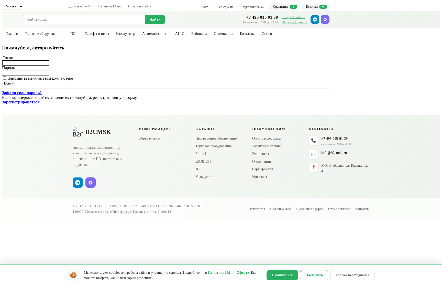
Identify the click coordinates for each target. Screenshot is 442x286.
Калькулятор (125, 34)
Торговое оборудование (43, 34)
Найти (155, 19)
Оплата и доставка (266, 138)
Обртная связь (149, 138)
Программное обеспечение (216, 138)
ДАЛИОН (203, 161)
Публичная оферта (309, 209)
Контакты (247, 34)
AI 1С (179, 34)
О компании (223, 34)
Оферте (243, 272)
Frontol (200, 154)
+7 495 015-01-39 (334, 139)
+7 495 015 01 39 (262, 17)
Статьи (267, 34)
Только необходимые (352, 275)
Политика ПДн (280, 209)
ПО (72, 34)
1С (197, 169)
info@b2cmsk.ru (293, 17)
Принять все (282, 275)
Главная (12, 34)
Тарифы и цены (97, 34)
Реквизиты (260, 154)
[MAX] (325, 19)
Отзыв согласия (339, 209)
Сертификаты (262, 169)
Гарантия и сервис (266, 146)
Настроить (314, 275)
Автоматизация (154, 34)
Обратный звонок (294, 22)
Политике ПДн (220, 272)
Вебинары (199, 34)
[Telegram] (315, 19)
